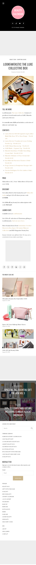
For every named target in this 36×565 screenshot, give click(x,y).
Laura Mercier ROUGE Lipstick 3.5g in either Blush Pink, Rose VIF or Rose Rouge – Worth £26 (19, 136)
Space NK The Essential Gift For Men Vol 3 (18, 391)
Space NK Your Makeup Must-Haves (14, 324)
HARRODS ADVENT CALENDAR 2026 (12, 436)
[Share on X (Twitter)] (8, 267)
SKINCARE (5, 506)
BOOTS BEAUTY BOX (8, 449)
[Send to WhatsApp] (24, 267)
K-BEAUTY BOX (6, 456)
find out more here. (18, 221)
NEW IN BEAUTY (6, 494)
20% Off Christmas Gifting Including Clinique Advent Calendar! (18, 411)
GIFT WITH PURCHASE (8, 489)
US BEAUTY (5, 519)
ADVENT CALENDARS (8, 496)
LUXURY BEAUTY (7, 516)
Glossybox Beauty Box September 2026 (14, 299)
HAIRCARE (5, 514)
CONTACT (5, 534)
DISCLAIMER (5, 531)
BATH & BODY (6, 509)
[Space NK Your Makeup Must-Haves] (18, 312)
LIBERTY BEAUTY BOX (8, 444)
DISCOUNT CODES (7, 522)
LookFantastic (17, 213)
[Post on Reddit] (20, 267)
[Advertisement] (18, 43)
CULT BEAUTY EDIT (7, 439)
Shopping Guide (21, 59)
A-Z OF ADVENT (6, 499)
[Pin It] (12, 267)
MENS (4, 511)
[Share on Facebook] (4, 267)
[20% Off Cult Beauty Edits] (18, 338)
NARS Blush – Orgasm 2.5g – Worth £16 (17, 148)
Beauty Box (13, 59)
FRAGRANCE (5, 501)
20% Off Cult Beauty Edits (10, 350)
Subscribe (18, 478)
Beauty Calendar (20, 27)
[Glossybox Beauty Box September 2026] (18, 287)
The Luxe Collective (18, 113)
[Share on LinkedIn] (16, 267)
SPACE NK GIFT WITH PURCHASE (11, 451)
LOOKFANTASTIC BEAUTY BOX (10, 441)
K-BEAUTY (5, 491)
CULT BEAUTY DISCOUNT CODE (11, 454)
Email (3, 470)
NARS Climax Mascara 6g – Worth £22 (17, 146)
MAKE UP (4, 504)
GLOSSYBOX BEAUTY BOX (9, 446)
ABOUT (4, 529)
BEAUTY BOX (5, 486)
